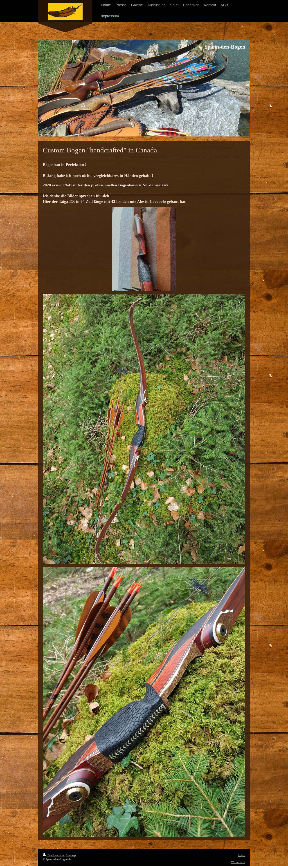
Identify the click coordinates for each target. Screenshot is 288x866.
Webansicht (238, 862)
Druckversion (56, 855)
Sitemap (71, 855)
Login (241, 855)
